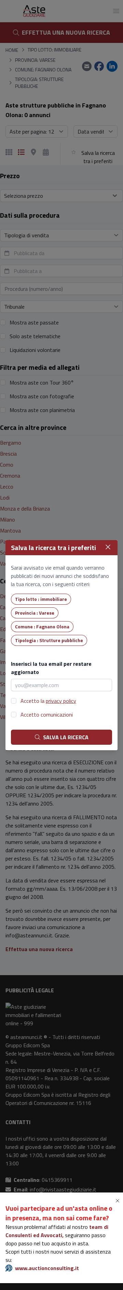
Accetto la (48, 701)
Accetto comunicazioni (46, 714)
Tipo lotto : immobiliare (41, 599)
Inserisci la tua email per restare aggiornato (51, 668)
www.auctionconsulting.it (47, 1268)
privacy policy (61, 701)
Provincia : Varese (34, 612)
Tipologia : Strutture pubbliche (49, 640)
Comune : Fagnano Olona (42, 626)
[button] (119, 1200)
